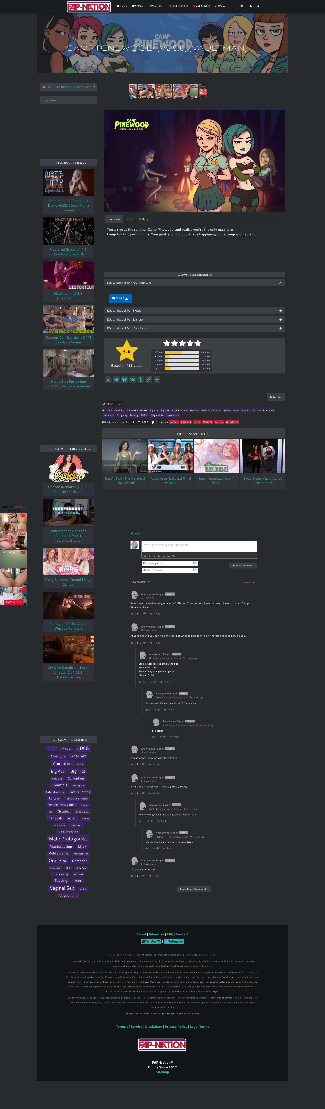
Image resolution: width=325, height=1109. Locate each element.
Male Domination (211, 410)
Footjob (85, 805)
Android (186, 422)
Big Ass (154, 410)
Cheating (57, 778)
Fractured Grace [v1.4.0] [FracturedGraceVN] (68, 252)
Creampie (60, 785)
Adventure (58, 756)
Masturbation (61, 846)
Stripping (122, 415)
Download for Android (127, 328)
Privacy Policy (176, 1026)
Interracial (60, 825)
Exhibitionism (180, 410)
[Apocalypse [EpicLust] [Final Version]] (170, 456)
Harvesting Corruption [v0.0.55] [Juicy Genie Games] (68, 384)
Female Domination (77, 798)
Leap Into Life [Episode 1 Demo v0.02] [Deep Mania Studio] (68, 205)
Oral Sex (246, 410)
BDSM (143, 410)
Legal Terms (199, 1026)
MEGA (120, 298)
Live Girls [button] (201, 5)
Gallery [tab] (143, 219)
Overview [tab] (114, 219)
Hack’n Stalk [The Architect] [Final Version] (125, 480)
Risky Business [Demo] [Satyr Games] (68, 582)
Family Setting (80, 791)
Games (173, 422)
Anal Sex (120, 410)
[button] (258, 7)
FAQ (170, 934)
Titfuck (145, 415)
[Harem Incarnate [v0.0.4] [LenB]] (216, 456)
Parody (257, 410)
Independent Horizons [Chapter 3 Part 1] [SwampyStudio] (68, 535)
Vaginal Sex (158, 415)
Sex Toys (78, 874)
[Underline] (154, 556)
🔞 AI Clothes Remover (67, 87)
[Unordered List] (168, 556)
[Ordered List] (163, 556)
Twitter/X (152, 941)
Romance (268, 410)
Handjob (194, 410)
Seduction (109, 415)
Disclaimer (153, 1026)
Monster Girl (81, 853)
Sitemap (162, 1071)
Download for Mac (124, 310)
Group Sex (82, 811)
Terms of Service (129, 1026)
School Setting (60, 874)
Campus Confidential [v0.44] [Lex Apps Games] (68, 340)
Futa (50, 811)
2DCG (109, 410)
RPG (68, 868)
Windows (232, 422)
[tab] (194, 282)
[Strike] (159, 556)
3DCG (83, 748)
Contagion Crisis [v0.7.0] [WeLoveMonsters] (68, 626)
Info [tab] (129, 219)
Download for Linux (125, 319)
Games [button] (139, 5)
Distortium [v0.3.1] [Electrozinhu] (69, 296)
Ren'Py (219, 422)
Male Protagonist (68, 838)
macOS (207, 422)
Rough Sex (55, 868)
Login (136, 533)
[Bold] (145, 556)
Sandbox (81, 868)
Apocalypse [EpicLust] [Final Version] (171, 480)
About (141, 934)
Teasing (134, 415)
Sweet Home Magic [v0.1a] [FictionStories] (263, 480)
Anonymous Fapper (171, 658)
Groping (64, 811)
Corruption (76, 778)
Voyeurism (173, 415)
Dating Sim (78, 785)
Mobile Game (231, 410)
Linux (197, 422)
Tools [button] (221, 5)
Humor (85, 818)
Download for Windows (129, 282)
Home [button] (123, 5)
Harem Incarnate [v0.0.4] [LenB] (217, 480)
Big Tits (165, 410)
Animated (132, 410)
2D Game (66, 749)
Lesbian (76, 825)
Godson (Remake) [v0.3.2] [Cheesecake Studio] (68, 489)
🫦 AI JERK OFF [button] (177, 5)
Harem (72, 818)
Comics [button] (157, 5)
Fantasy (54, 798)
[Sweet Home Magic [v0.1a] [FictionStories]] (262, 456)
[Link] (173, 556)
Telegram (175, 941)
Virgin (83, 889)
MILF (82, 846)
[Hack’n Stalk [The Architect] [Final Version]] (124, 456)
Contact (182, 934)
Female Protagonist (62, 804)
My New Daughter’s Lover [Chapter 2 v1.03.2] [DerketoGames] (68, 672)
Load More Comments (193, 889)
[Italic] (149, 556)
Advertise (156, 934)
